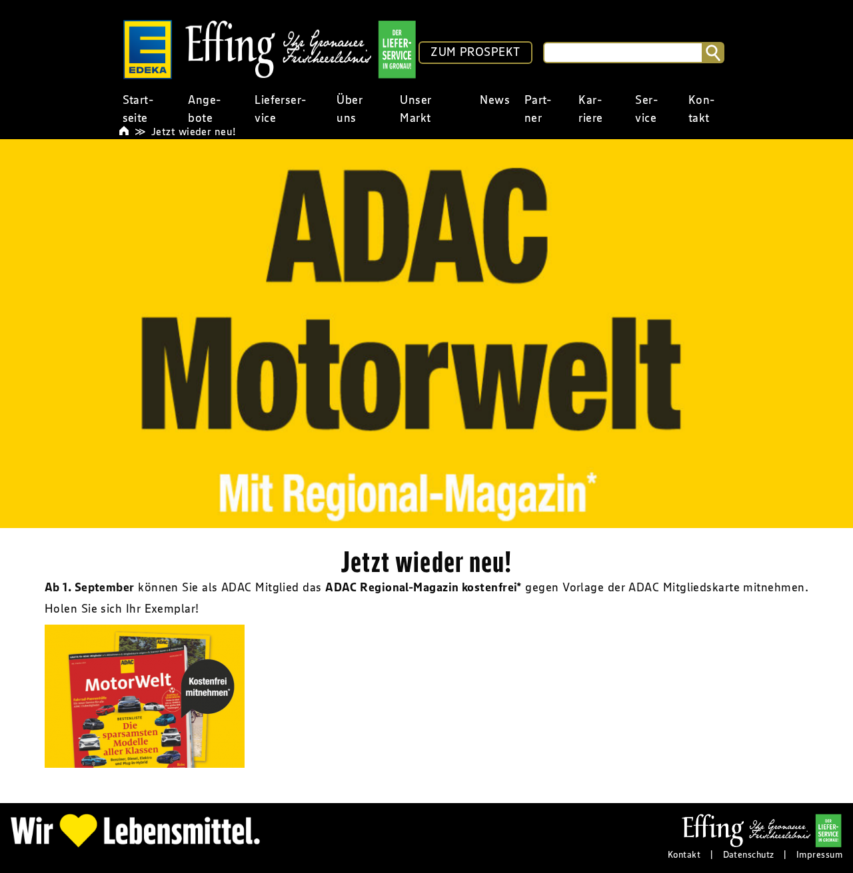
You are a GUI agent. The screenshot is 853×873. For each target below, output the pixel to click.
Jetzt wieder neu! (194, 131)
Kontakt (684, 854)
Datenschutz (748, 854)
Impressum (819, 854)
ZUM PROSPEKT (475, 52)
